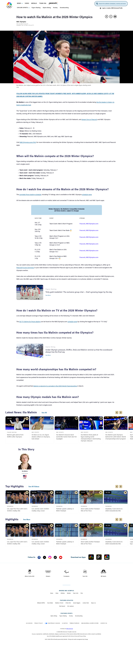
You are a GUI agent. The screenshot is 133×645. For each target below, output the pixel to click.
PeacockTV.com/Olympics (25, 268)
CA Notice (65, 623)
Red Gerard (62, 606)
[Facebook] (39, 557)
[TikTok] (55, 557)
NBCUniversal (69, 628)
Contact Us (103, 623)
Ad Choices (29, 623)
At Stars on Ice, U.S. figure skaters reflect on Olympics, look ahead (41, 437)
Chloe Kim (68, 603)
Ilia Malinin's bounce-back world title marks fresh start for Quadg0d (66, 437)
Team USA (75, 593)
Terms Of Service (74, 623)
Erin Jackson (70, 606)
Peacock (82, 224)
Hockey (71, 616)
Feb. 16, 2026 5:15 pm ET (22, 24)
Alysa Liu (93, 603)
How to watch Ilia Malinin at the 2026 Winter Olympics (54, 17)
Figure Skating (25, 473)
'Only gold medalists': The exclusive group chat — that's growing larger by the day (78, 292)
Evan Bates (50, 603)
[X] (44, 557)
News (51, 593)
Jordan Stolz (86, 603)
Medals (69, 593)
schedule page (87, 194)
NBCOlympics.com (92, 224)
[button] (19, 4)
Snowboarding (79, 616)
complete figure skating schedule (30, 194)
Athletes (63, 593)
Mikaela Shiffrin (41, 603)
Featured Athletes (66, 600)
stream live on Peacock (89, 119)
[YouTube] (60, 557)
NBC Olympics (21, 22)
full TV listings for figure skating (30, 322)
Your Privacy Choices (54, 623)
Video (56, 593)
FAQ (82, 593)
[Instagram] (49, 557)
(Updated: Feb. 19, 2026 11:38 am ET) (25, 25)
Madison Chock (59, 603)
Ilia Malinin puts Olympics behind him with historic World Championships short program (115, 437)
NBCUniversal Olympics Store (90, 623)
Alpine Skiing (53, 616)
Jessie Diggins (76, 603)
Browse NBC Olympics (66, 590)
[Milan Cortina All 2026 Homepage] (11, 5)
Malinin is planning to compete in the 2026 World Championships (55, 386)
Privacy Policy (38, 623)
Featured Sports (66, 613)
